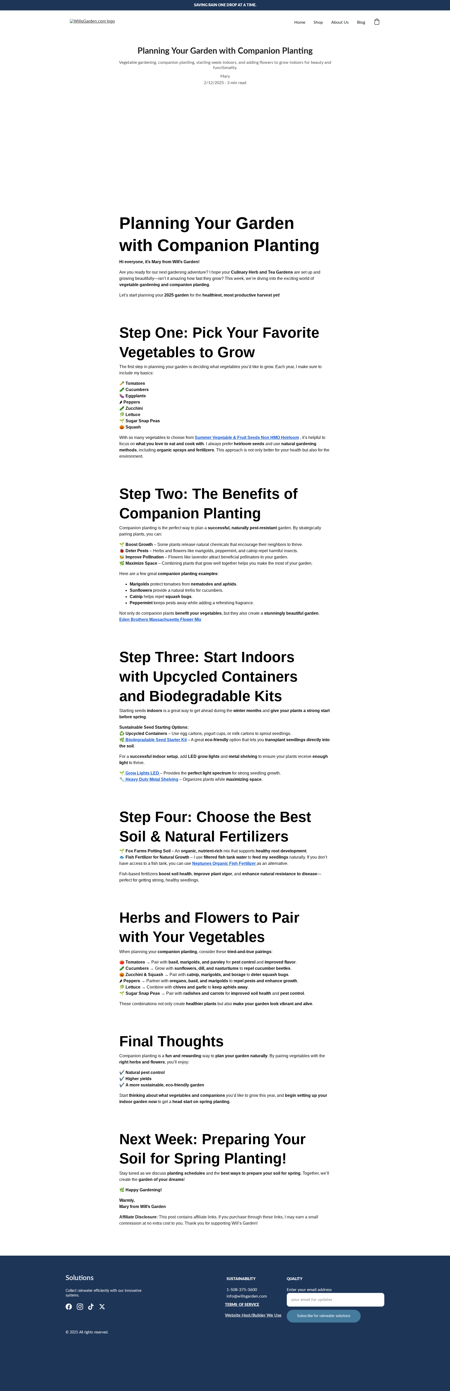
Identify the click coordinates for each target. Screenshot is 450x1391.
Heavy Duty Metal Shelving (152, 779)
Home (299, 22)
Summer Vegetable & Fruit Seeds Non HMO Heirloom (247, 437)
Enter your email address (309, 1290)
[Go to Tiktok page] (91, 1307)
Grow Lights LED (142, 773)
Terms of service (242, 1305)
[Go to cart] (376, 22)
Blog (361, 22)
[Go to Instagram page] (80, 1307)
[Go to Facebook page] (69, 1307)
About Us (340, 22)
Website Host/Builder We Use (253, 1315)
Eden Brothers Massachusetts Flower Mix (160, 619)
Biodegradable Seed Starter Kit (156, 740)
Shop (318, 22)
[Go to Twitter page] (102, 1307)
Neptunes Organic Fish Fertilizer (224, 863)
